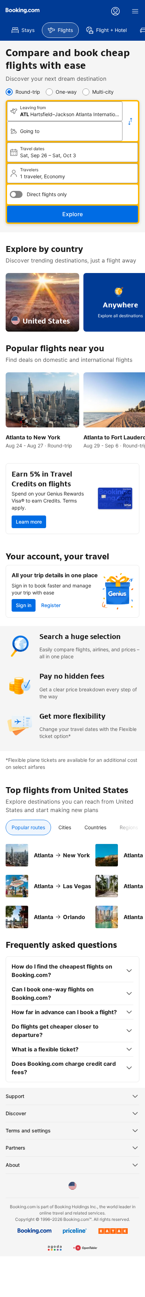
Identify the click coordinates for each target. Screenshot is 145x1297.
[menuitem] (23, 30)
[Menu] (135, 11)
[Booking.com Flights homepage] (22, 10)
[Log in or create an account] (115, 11)
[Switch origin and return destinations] (130, 121)
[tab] (28, 827)
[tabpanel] (72, 882)
